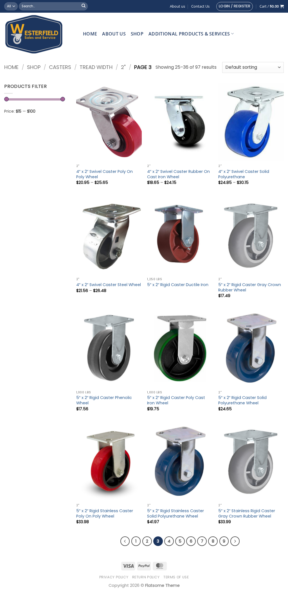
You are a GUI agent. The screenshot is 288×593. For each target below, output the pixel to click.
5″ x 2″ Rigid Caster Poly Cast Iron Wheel (176, 400)
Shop (137, 34)
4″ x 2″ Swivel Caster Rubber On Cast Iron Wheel (178, 174)
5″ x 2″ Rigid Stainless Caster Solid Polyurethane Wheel (175, 513)
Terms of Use (176, 577)
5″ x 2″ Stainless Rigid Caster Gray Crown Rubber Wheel (246, 513)
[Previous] (125, 541)
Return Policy (146, 577)
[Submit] (83, 6)
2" (123, 67)
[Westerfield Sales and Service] (39, 34)
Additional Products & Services (189, 34)
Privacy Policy (114, 577)
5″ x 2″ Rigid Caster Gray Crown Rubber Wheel (249, 287)
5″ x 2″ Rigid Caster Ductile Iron (177, 284)
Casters (60, 67)
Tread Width (96, 67)
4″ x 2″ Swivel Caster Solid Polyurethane (243, 174)
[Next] (235, 541)
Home (90, 34)
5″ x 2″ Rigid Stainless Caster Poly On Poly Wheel (104, 513)
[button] (234, 6)
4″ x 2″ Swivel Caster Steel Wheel (108, 284)
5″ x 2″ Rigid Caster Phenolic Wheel (104, 400)
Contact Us (200, 6)
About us (177, 6)
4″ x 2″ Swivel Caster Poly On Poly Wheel (104, 174)
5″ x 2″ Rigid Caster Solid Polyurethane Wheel (242, 400)
